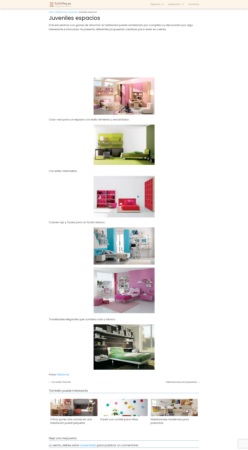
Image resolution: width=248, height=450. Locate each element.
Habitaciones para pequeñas (181, 381)
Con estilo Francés (61, 381)
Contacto (193, 4)
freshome (63, 374)
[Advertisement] (124, 54)
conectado (88, 445)
